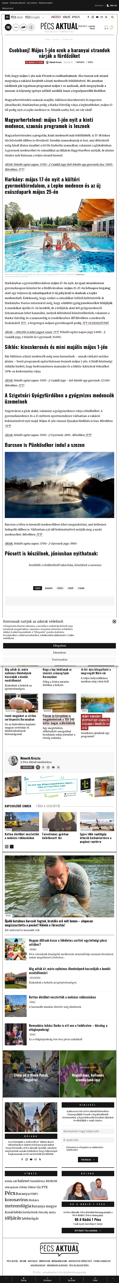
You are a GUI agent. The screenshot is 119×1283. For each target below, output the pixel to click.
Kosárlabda (13, 1212)
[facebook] (88, 17)
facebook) (80, 274)
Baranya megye (44, 1206)
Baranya (56, 39)
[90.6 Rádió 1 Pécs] (88, 1199)
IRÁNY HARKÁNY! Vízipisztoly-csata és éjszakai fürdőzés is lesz (96, 722)
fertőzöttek (30, 1212)
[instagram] (92, 17)
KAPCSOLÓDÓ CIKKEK (18, 806)
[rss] (106, 17)
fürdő (70, 588)
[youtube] (97, 17)
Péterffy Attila (47, 1212)
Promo (33, 949)
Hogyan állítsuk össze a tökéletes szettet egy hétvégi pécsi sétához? (68, 942)
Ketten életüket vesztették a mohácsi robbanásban (22, 836)
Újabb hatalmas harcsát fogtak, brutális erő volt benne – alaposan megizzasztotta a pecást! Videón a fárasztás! (49, 923)
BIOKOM (51, 1181)
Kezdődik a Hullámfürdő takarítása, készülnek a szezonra (65, 565)
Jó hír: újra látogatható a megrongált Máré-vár (96, 671)
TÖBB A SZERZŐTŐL (48, 806)
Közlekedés (86, 829)
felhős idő (11, 1181)
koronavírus (16, 1199)
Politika (78, 17)
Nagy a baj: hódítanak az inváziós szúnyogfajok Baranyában (57, 673)
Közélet (57, 17)
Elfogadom (59, 645)
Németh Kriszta (30, 758)
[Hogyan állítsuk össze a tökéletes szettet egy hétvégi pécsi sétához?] (16, 949)
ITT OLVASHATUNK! (96, 323)
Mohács (34, 1200)
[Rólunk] (31, 1117)
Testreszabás (59, 659)
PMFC (34, 1194)
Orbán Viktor (27, 1187)
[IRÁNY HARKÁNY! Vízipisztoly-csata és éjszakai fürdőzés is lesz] (97, 703)
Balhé (67, 17)
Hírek (90, 62)
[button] (114, 621)
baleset (24, 1181)
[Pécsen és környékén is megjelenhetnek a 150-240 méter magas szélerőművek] (59, 703)
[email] (101, 17)
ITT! (21, 169)
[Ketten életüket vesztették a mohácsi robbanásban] (22, 821)
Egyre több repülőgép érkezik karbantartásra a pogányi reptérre (96, 838)
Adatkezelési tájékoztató (52, 635)
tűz (38, 1187)
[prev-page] (7, 847)
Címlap (47, 39)
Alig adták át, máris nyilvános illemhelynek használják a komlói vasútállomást (18, 674)
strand (81, 588)
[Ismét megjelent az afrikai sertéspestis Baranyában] (21, 703)
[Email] (38, 767)
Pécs (10, 1193)
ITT (23, 323)
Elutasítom (59, 652)
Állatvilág (11, 710)
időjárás (13, 1218)
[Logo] (59, 1249)
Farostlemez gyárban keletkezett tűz (55, 836)
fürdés (60, 588)
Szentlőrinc (37, 1181)
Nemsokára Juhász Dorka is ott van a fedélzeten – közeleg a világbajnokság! (68, 1027)
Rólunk (31, 1136)
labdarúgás (30, 1218)
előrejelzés (11, 1187)
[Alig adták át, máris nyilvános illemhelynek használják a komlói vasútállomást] (16, 978)
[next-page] (12, 847)
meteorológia (18, 1205)
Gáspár (92, 28)
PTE (45, 1187)
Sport (8, 915)
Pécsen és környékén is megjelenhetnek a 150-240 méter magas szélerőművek (59, 719)
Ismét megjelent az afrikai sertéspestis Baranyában (20, 717)
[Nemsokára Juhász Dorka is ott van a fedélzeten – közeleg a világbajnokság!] (16, 1034)
